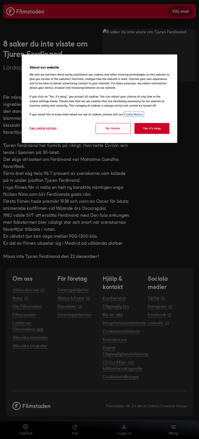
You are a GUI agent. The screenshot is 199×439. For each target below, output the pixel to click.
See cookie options (43, 128)
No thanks (113, 128)
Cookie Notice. (133, 114)
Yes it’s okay (152, 128)
